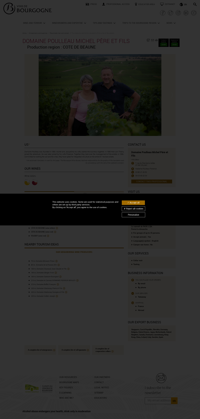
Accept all (134, 202)
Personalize (133, 214)
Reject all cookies (134, 208)
